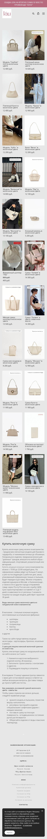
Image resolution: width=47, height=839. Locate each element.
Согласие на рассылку (23, 800)
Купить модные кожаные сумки (16, 567)
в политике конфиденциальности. (18, 826)
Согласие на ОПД (23, 794)
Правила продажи (23, 790)
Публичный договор (23, 787)
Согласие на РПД (23, 797)
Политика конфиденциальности (23, 784)
